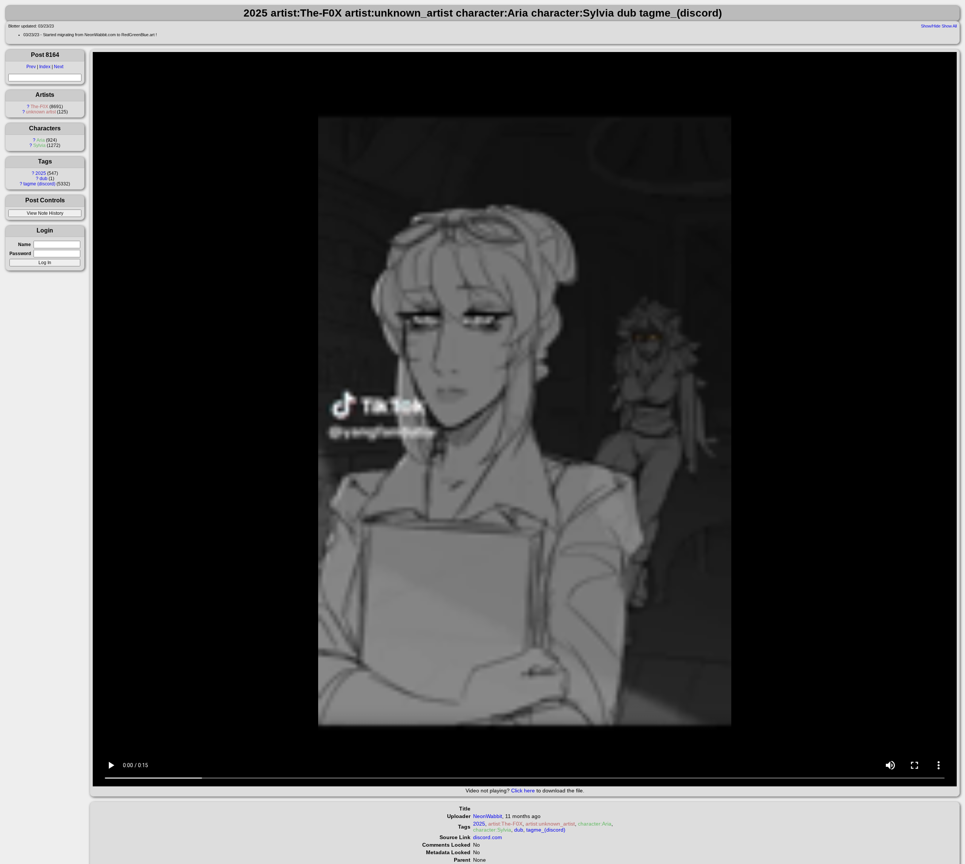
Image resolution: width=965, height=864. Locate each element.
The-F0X (39, 106)
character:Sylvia (492, 830)
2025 (40, 173)
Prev (31, 66)
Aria (41, 140)
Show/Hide (930, 26)
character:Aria (594, 824)
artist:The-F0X (505, 824)
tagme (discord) (39, 184)
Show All (949, 26)
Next (58, 66)
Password (20, 253)
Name (24, 244)
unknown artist (41, 112)
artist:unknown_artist (550, 824)
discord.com (487, 837)
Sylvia (39, 145)
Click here (523, 791)
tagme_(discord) (545, 830)
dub (43, 178)
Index (45, 66)
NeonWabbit (487, 816)
